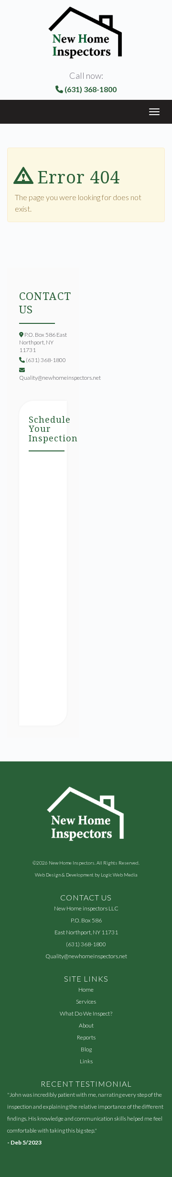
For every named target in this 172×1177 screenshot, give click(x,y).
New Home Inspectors (72, 863)
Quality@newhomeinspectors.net (86, 956)
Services (86, 1001)
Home (86, 989)
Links (86, 1061)
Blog (86, 1049)
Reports (86, 1037)
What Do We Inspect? (86, 1013)
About (86, 1025)
